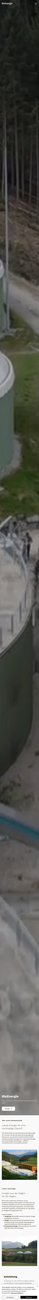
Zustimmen (29, 1297)
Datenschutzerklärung (17, 1293)
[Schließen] (36, 1287)
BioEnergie (7, 3)
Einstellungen (10, 1297)
